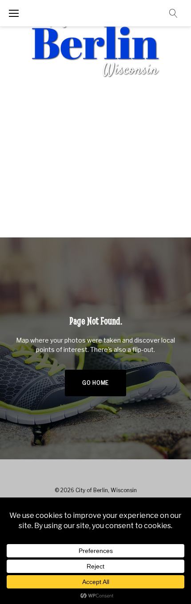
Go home (95, 382)
